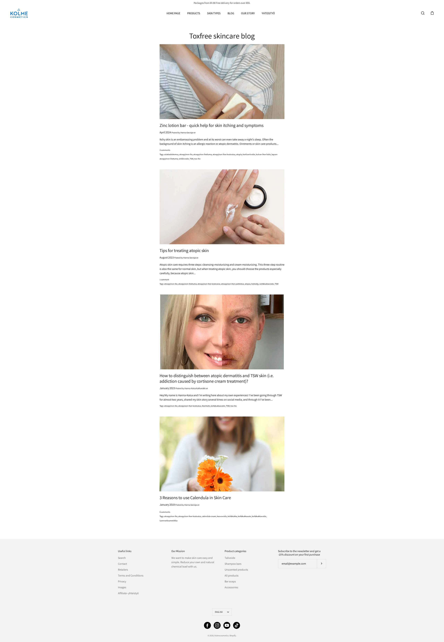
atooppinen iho (186, 154)
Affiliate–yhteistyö (128, 593)
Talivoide (230, 558)
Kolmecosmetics (222, 635)
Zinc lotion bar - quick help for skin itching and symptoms (211, 125)
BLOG (231, 13)
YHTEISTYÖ (268, 13)
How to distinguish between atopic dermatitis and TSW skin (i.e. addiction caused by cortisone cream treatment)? (217, 378)
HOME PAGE (173, 13)
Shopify (232, 635)
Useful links (124, 551)
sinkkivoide (184, 158)
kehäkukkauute (244, 516)
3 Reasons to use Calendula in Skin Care (195, 497)
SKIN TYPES (214, 13)
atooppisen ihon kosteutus (224, 154)
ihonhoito (206, 406)
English (219, 612)
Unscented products (236, 569)
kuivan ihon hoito (263, 154)
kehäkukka (232, 516)
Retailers (123, 569)
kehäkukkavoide (267, 284)
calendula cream (209, 516)
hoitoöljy (255, 284)
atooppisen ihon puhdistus (232, 284)
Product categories (235, 551)
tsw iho (197, 158)
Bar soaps (230, 581)
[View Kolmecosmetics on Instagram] (217, 625)
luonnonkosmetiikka (168, 520)
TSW (191, 158)
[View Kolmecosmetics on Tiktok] (236, 625)
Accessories (231, 587)
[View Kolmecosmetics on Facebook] (207, 625)
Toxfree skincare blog (222, 36)
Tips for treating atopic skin (184, 250)
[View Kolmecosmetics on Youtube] (226, 625)
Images (122, 587)
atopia (239, 154)
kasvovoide (222, 516)
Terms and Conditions (130, 575)
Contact (122, 564)
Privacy (122, 581)
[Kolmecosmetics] (19, 13)
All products (231, 575)
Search (122, 558)
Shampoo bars (233, 564)
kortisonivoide (249, 154)
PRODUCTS (193, 13)
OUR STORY (248, 13)
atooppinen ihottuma (202, 154)
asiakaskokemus (171, 154)
